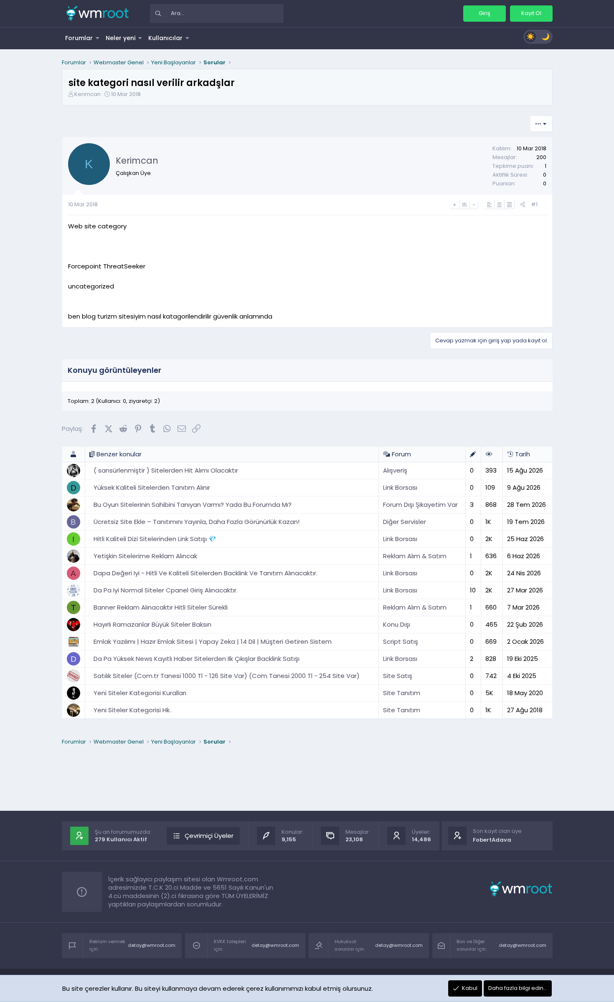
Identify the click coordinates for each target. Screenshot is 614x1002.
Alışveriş (395, 470)
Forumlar (79, 38)
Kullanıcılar (165, 38)
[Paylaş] (523, 204)
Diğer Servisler (404, 521)
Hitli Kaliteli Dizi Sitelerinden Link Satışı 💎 (155, 538)
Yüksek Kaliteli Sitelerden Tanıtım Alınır (152, 487)
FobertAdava (492, 840)
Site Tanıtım (401, 692)
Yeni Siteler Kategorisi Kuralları (140, 692)
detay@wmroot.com (151, 945)
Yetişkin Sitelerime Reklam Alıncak (145, 556)
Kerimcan (87, 94)
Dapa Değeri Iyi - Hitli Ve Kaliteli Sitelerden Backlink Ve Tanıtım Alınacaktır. (205, 573)
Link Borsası (400, 487)
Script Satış (400, 641)
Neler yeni (120, 38)
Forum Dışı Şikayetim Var (420, 504)
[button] (97, 38)
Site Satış (397, 675)
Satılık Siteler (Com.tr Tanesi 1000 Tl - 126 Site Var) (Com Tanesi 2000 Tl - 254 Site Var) (227, 675)
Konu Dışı (396, 624)
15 (464, 205)
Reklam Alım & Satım (415, 556)
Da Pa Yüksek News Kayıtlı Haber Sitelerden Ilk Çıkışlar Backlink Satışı (196, 658)
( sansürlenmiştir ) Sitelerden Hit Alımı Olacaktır (166, 470)
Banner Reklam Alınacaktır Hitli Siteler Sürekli (161, 607)
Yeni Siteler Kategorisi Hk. (132, 710)
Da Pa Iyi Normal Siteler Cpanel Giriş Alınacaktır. (166, 590)
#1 (534, 204)
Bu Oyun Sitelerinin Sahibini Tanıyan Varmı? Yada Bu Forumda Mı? (193, 504)
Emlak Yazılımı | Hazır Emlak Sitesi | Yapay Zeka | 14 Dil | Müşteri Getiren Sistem (213, 641)
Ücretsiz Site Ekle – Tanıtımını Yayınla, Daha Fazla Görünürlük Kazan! (196, 521)
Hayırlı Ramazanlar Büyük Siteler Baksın (152, 624)
